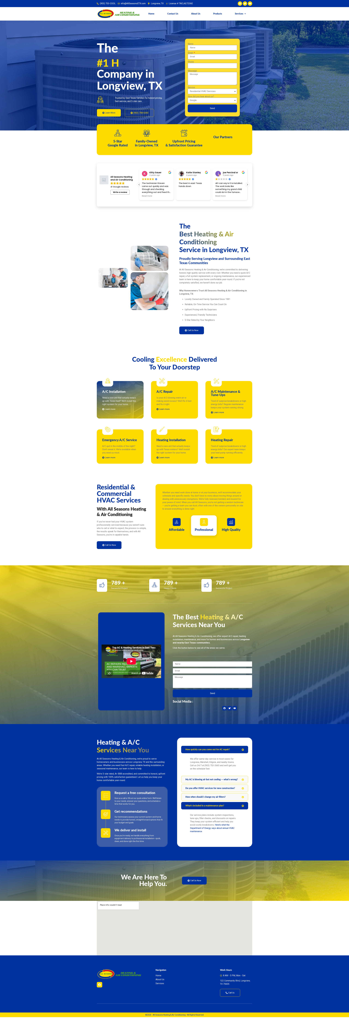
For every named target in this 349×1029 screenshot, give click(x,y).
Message (192, 77)
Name (190, 50)
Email (190, 59)
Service (191, 93)
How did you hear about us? (201, 102)
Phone (191, 68)
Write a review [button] (120, 204)
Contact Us (172, 14)
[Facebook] (99, 996)
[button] (240, 14)
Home (151, 14)
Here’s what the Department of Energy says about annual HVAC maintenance (212, 840)
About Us (195, 14)
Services (239, 14)
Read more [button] (147, 208)
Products (217, 14)
